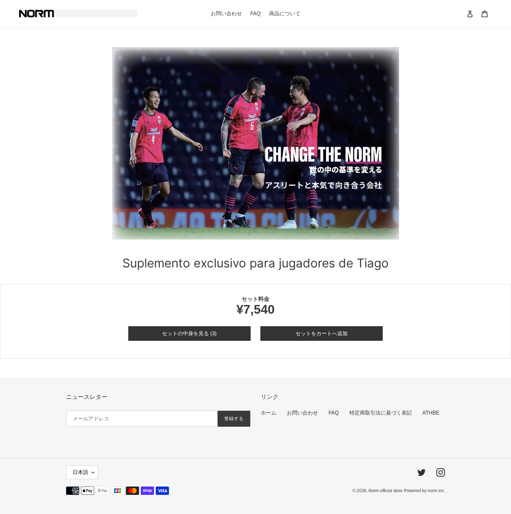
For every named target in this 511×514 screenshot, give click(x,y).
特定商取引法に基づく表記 (380, 413)
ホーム (268, 413)
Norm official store (385, 490)
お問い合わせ (302, 413)
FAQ (333, 413)
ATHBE (430, 413)
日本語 (80, 472)
